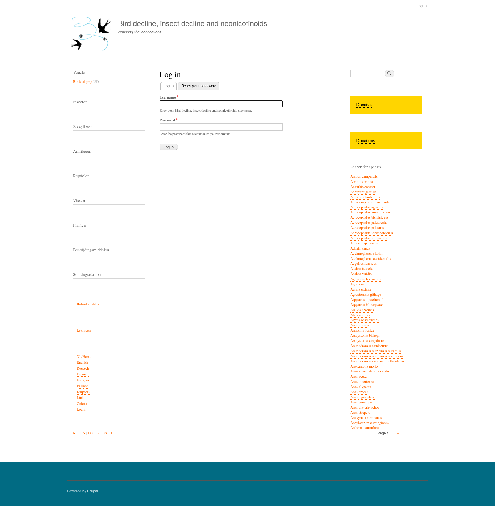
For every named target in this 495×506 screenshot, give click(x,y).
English (82, 362)
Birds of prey (82, 81)
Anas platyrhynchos (364, 407)
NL (75, 433)
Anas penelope (361, 402)
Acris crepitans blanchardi (369, 202)
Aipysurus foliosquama (367, 304)
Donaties (364, 104)
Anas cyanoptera (362, 397)
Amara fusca (359, 325)
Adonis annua (360, 248)
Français (83, 380)
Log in (422, 5)
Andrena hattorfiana (364, 427)
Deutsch (83, 368)
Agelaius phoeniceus (365, 278)
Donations (365, 140)
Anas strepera (360, 412)
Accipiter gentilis (363, 191)
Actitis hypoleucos (364, 243)
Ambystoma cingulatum (368, 340)
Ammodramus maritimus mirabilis (375, 350)
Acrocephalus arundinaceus (370, 212)
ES (105, 433)
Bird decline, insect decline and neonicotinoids (192, 23)
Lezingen (84, 330)
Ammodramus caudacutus (369, 345)
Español (83, 374)
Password (167, 120)
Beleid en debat (88, 304)
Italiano (82, 385)
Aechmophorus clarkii (366, 253)
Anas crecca (359, 391)
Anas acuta (358, 376)
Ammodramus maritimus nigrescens (376, 356)
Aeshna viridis (361, 273)
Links (81, 397)
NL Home (84, 356)
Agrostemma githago (365, 294)
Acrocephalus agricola (366, 207)
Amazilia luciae (362, 330)
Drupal (92, 490)
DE (90, 433)
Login (81, 409)
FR (97, 433)
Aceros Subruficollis (365, 197)
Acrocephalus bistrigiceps (369, 217)
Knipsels (83, 391)
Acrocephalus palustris (367, 227)
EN (82, 433)
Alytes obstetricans (364, 319)
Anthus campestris (364, 176)
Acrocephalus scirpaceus (368, 238)
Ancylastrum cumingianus (369, 422)
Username (168, 97)
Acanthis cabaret (362, 186)
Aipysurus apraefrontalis (368, 299)
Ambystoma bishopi (365, 335)
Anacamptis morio (364, 366)
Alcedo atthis (360, 315)
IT (111, 433)
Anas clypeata (360, 386)
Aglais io (357, 284)
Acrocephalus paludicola (368, 222)
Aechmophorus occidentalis (370, 258)
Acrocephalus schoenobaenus (371, 232)
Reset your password (198, 85)
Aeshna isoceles (362, 268)
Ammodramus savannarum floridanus (377, 361)
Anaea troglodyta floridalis (370, 371)
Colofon (82, 403)
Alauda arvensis (362, 309)
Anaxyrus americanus (366, 417)
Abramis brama (361, 181)
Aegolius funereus (363, 263)
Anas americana (362, 381)
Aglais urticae (360, 289)
